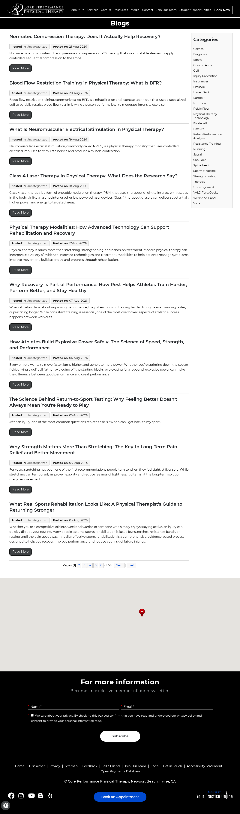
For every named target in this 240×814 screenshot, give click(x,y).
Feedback (89, 766)
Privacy (55, 766)
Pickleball (200, 123)
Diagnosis (200, 54)
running (199, 149)
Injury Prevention (205, 76)
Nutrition (199, 103)
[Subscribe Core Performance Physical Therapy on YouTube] (31, 795)
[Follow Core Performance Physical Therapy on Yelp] (50, 795)
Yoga (196, 203)
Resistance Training (207, 143)
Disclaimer (37, 766)
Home (19, 766)
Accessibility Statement (204, 766)
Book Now (222, 10)
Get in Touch (172, 766)
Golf (196, 70)
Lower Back (201, 92)
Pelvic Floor (201, 108)
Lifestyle (199, 87)
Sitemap (71, 766)
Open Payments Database (120, 771)
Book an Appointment (120, 797)
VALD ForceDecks (205, 192)
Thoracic (199, 181)
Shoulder (199, 160)
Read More (20, 68)
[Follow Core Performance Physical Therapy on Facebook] (11, 795)
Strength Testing (205, 176)
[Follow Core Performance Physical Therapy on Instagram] (20, 795)
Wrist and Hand (204, 198)
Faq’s (154, 766)
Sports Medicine (204, 171)
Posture (198, 129)
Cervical (198, 49)
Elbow (197, 59)
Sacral (197, 154)
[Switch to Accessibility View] (5, 805)
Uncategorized (37, 46)
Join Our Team (135, 766)
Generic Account (205, 65)
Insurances (200, 81)
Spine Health (202, 165)
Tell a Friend (111, 766)
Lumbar (199, 97)
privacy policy (186, 715)
